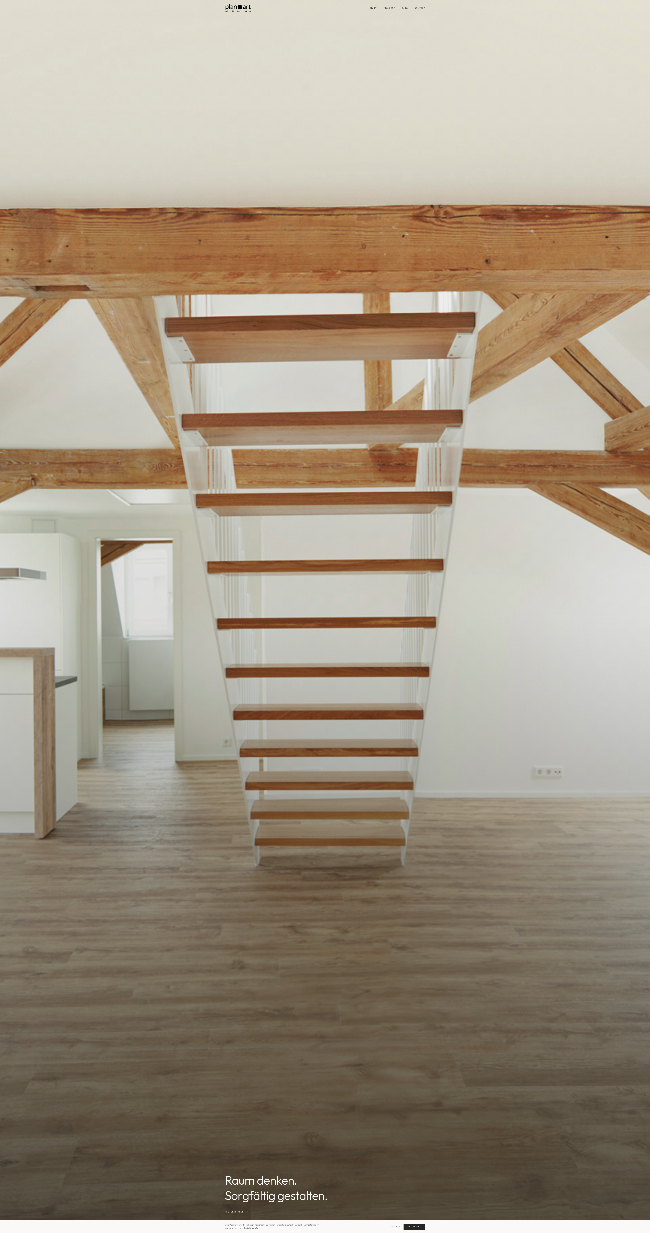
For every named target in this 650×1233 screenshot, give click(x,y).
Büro (405, 8)
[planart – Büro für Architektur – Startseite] (238, 8)
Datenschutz (252, 1228)
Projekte (389, 8)
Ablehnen (395, 1227)
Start (373, 8)
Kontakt (420, 8)
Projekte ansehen (236, 1212)
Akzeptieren (414, 1227)
